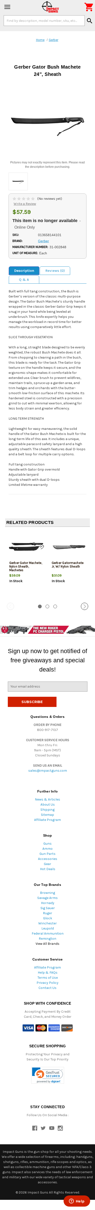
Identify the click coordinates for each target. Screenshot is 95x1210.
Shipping (47, 810)
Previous (10, 606)
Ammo (47, 849)
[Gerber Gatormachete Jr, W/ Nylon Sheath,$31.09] (68, 546)
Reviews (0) (55, 270)
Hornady (47, 903)
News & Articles (47, 799)
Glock (47, 918)
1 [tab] (40, 606)
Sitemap (47, 815)
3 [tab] (55, 606)
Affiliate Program (47, 820)
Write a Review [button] (25, 204)
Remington (47, 939)
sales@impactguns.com (47, 771)
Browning (47, 893)
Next (84, 606)
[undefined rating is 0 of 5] (24, 199)
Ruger (47, 913)
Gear (47, 864)
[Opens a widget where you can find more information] (76, 1201)
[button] (47, 1075)
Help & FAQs (47, 972)
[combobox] (44, 20)
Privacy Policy (47, 983)
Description (24, 270)
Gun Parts (47, 854)
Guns (47, 843)
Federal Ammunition (48, 933)
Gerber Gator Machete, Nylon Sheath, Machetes (25, 566)
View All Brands (47, 944)
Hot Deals (47, 869)
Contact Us (47, 988)
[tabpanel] (26, 565)
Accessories (47, 859)
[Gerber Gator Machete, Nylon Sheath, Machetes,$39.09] (26, 546)
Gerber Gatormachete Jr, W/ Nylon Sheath (68, 564)
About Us (47, 804)
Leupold (47, 928)
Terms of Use (48, 978)
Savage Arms (47, 898)
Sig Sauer (47, 908)
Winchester (47, 923)
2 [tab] (47, 606)
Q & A (24, 279)
